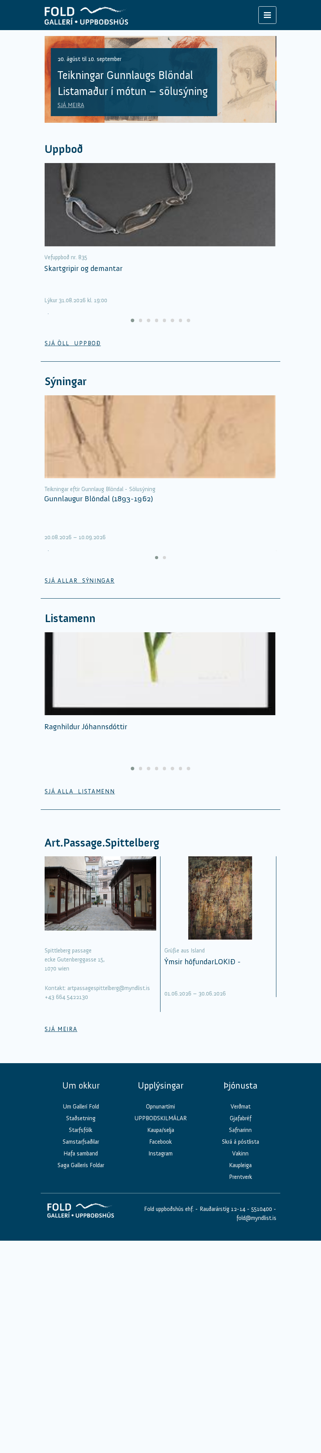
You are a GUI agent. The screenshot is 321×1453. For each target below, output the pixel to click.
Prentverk (240, 1176)
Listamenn (70, 618)
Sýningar (66, 381)
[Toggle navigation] (267, 15)
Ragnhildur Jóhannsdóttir (85, 726)
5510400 (261, 1209)
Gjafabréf (240, 1118)
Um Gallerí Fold (81, 1106)
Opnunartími (160, 1106)
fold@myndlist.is (256, 1218)
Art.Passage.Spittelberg (102, 843)
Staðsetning (81, 1118)
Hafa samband (80, 1153)
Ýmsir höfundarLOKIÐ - (202, 961)
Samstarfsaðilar (81, 1141)
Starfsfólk (80, 1130)
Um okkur (80, 1085)
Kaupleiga (240, 1165)
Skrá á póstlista (240, 1141)
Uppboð (64, 149)
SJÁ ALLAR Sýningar (79, 580)
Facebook (160, 1141)
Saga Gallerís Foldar (81, 1165)
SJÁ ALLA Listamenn (80, 791)
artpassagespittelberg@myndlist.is (108, 988)
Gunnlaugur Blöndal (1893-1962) (98, 498)
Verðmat (241, 1106)
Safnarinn (240, 1130)
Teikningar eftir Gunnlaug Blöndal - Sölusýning (99, 489)
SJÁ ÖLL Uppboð (73, 343)
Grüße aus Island (184, 950)
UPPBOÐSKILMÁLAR (160, 1118)
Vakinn (240, 1153)
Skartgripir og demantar (83, 268)
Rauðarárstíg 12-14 (221, 1209)
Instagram (160, 1153)
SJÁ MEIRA (71, 105)
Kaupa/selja (160, 1130)
